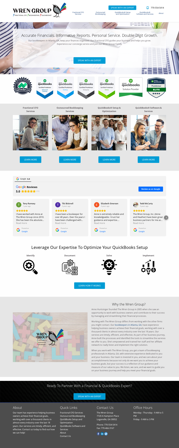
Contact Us (65, 436)
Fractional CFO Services (78, 13)
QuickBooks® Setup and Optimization (123, 13)
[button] (13, 217)
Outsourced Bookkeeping (100, 13)
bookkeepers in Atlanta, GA (128, 324)
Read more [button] (21, 223)
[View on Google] (18, 204)
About (161, 13)
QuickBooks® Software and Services (144, 13)
